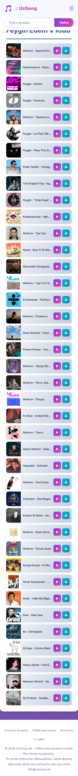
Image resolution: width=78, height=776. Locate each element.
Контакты (67, 730)
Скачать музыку (16, 730)
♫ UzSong (26, 8)
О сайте (39, 739)
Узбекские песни (44, 730)
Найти (64, 22)
